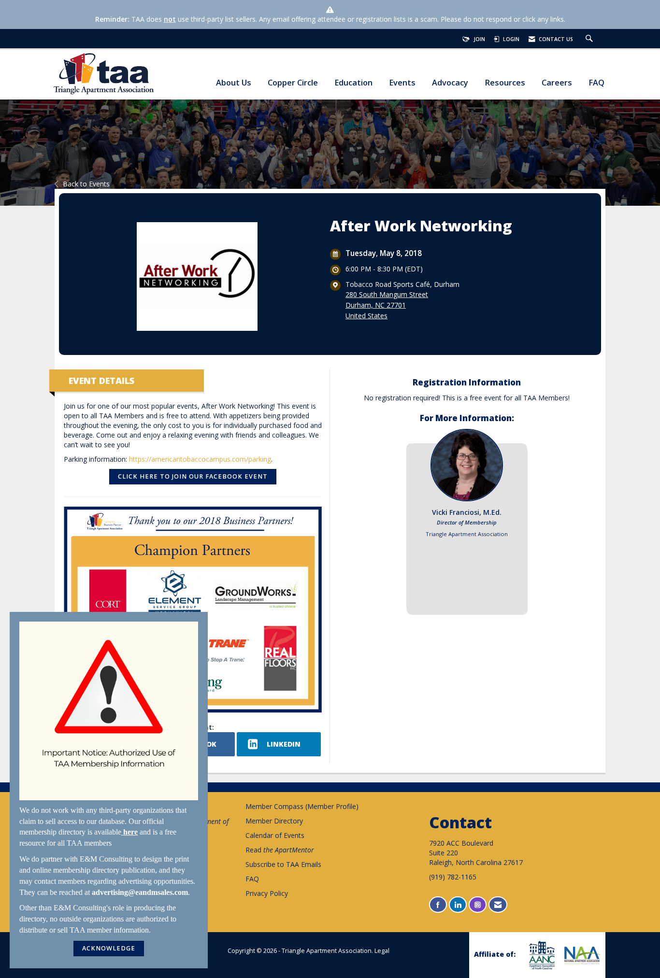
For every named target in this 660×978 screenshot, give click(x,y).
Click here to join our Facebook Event (193, 476)
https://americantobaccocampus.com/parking (200, 459)
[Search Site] (590, 39)
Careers (557, 83)
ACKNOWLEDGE (108, 948)
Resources (505, 83)
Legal (381, 951)
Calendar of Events (274, 835)
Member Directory (274, 820)
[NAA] (581, 955)
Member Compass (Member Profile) (302, 806)
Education (353, 83)
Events (402, 83)
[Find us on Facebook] (438, 904)
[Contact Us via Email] (497, 904)
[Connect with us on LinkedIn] (458, 904)
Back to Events (86, 183)
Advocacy (450, 83)
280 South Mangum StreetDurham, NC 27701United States (386, 305)
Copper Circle (293, 83)
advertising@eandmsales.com (140, 892)
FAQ (596, 83)
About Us (233, 83)
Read (279, 849)
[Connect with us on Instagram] (478, 904)
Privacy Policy (266, 893)
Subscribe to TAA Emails (283, 864)
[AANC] (540, 955)
